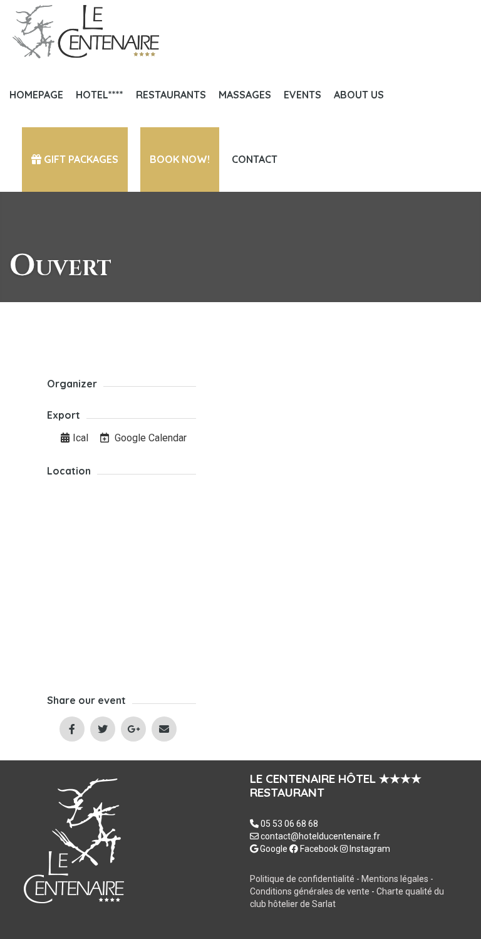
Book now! (180, 159)
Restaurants (171, 94)
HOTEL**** (99, 94)
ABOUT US (359, 94)
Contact (254, 159)
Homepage (36, 94)
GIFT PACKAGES (79, 159)
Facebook (318, 849)
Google (272, 849)
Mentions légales (395, 879)
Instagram (369, 849)
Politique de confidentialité (302, 879)
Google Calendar (149, 438)
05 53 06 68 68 (289, 824)
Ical (80, 438)
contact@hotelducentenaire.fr (320, 836)
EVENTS (302, 94)
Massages (245, 94)
